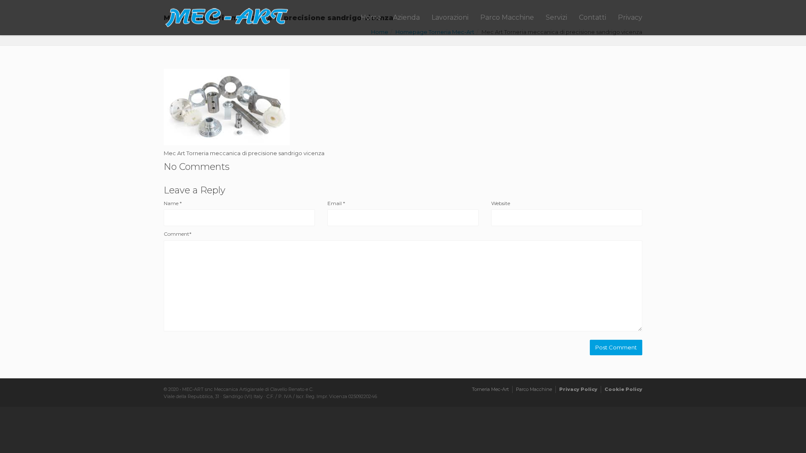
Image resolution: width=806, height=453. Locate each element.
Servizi (556, 17)
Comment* (177, 234)
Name (173, 203)
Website (500, 203)
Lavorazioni (450, 17)
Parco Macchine (507, 17)
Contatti (592, 17)
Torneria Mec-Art (490, 389)
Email (336, 203)
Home (371, 17)
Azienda (406, 17)
